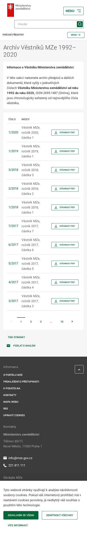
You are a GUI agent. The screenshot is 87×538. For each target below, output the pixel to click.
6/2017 (13, 245)
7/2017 (13, 226)
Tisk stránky (16, 337)
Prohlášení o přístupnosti (21, 381)
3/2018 (13, 170)
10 (61, 321)
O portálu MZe (13, 374)
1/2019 (13, 151)
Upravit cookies (14, 415)
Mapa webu (10, 401)
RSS (5, 408)
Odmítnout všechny (59, 515)
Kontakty (9, 395)
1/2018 (13, 207)
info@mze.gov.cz (20, 458)
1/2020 (13, 132)
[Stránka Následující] (72, 321)
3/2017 (13, 301)
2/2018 (13, 188)
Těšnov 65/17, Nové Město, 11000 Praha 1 (22, 443)
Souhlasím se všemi (21, 515)
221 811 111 (16, 465)
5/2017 (13, 263)
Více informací (17, 525)
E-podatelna (11, 388)
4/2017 (13, 282)
